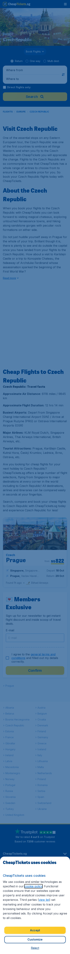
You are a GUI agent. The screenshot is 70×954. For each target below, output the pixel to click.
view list (44, 900)
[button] (35, 948)
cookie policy (33, 886)
